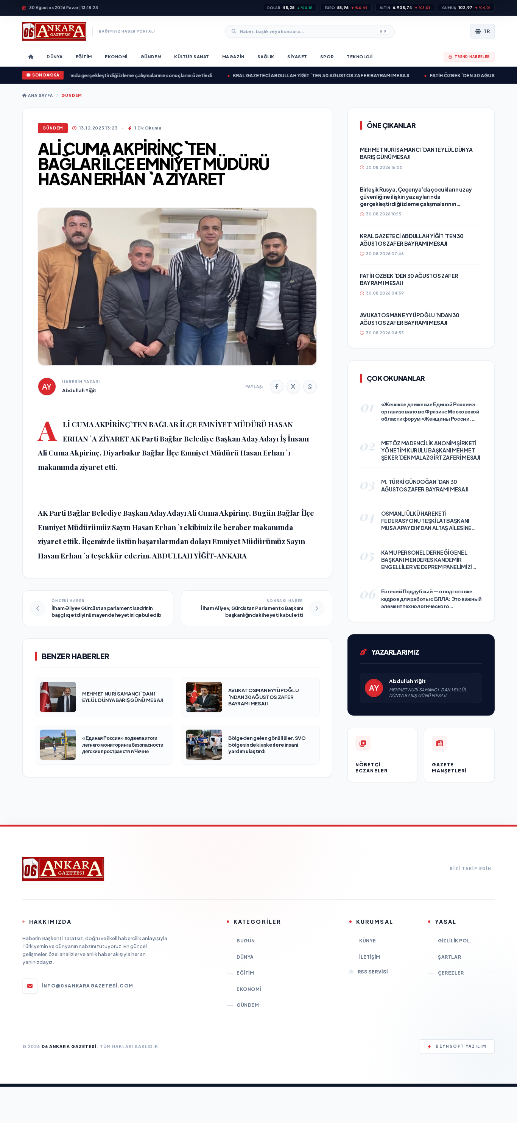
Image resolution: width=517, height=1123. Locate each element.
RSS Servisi (373, 972)
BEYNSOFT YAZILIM (461, 1046)
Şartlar (449, 957)
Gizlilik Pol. (455, 941)
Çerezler (451, 973)
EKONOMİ (249, 989)
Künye (367, 941)
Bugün (246, 941)
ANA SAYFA (40, 95)
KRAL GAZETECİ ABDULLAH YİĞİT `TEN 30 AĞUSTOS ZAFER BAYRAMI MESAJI (298, 75)
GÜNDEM (71, 95)
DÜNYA (245, 957)
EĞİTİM (245, 973)
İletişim (369, 957)
